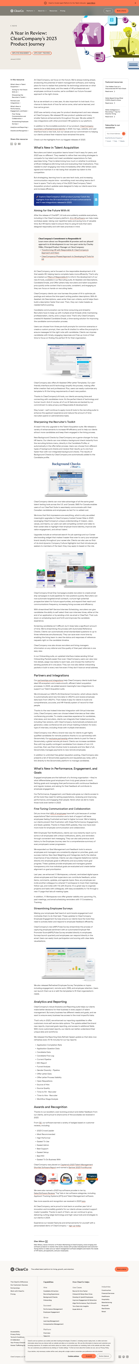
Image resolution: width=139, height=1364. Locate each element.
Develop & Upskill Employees (83, 1297)
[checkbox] (115, 141)
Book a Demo (121, 11)
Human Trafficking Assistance (20, 1345)
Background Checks (50, 1297)
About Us (41, 11)
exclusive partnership (58, 738)
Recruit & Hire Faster (80, 1291)
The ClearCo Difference (19, 1282)
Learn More (91, 3)
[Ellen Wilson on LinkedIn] (46, 1241)
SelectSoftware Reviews (44, 1193)
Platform (30, 11)
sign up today (74, 1226)
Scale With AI (77, 1309)
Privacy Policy (105, 1348)
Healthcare (106, 1296)
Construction (106, 1290)
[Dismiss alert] (135, 3)
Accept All (89, 1356)
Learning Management (51, 1321)
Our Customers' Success (19, 1285)
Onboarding (47, 1300)
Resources (53, 11)
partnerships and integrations (50, 680)
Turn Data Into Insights (81, 1306)
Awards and (19, 130)
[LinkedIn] (120, 1356)
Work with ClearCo (17, 1291)
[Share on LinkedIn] (11, 144)
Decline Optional (104, 1356)
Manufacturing (107, 1302)
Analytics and (19, 127)
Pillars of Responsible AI (58, 277)
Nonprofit (105, 1305)
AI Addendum (15, 1340)
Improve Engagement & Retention (85, 1300)
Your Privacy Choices (17, 1342)
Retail (104, 1311)
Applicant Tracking (42, 53)
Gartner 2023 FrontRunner (80, 1168)
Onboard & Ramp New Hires (82, 1294)
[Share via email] (19, 144)
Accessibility (15, 1331)
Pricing (62, 11)
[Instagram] (127, 1356)
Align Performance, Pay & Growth (84, 1303)
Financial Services (108, 1293)
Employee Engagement (21, 53)
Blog (14, 26)
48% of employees (58, 813)
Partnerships (15, 1288)
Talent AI (46, 1336)
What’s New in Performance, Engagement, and (18, 109)
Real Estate (106, 1308)
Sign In (108, 11)
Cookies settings (73, 1356)
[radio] (108, 141)
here (83, 1201)
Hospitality (105, 1299)
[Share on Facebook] (15, 144)
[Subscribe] (123, 133)
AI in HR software (77, 218)
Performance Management (53, 1309)
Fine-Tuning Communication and (19, 116)
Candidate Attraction (50, 1291)
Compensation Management (53, 1324)
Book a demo (121, 1269)
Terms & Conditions (17, 1337)
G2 (40, 1123)
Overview (46, 1333)
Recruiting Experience (51, 1294)
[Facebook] (123, 1356)
